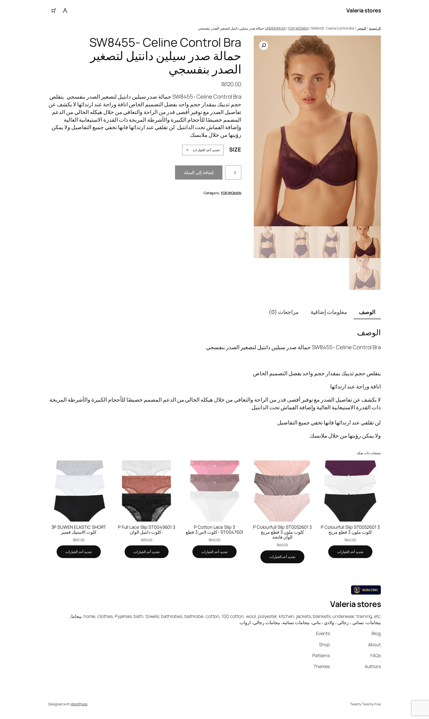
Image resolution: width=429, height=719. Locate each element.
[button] (263, 45)
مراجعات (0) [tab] (284, 312)
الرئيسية (375, 28)
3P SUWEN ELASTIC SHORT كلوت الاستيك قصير (78, 530)
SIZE (235, 149)
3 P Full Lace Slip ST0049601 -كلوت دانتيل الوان (146, 530)
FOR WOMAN (298, 28)
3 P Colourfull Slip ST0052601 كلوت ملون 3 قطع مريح (350, 530)
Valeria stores (363, 10)
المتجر (361, 28)
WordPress (79, 704)
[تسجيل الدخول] (65, 10)
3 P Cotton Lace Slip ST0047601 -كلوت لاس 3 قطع (215, 530)
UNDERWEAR (275, 28)
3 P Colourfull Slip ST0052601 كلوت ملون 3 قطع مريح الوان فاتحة (282, 532)
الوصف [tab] (367, 312)
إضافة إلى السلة (199, 172)
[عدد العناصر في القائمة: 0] (53, 10)
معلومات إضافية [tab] (329, 312)
